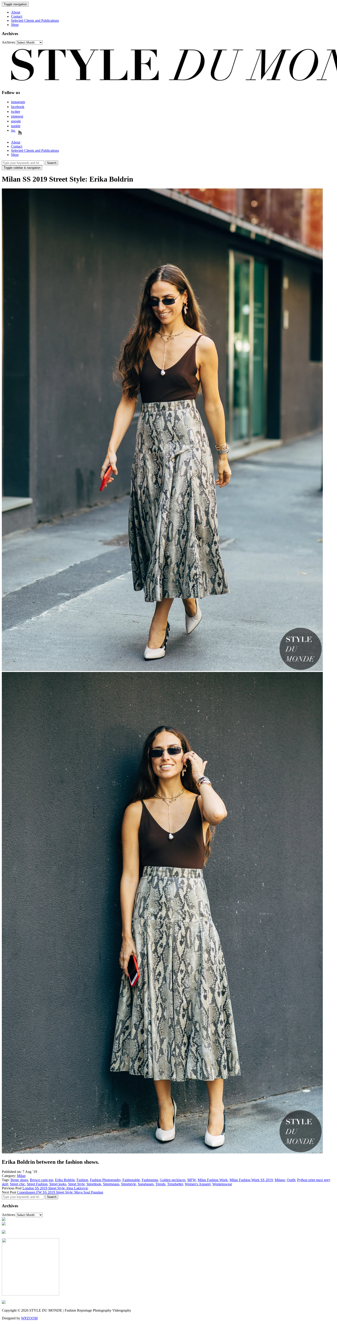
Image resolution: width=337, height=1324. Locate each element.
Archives (8, 42)
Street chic (17, 1184)
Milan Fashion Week (213, 1180)
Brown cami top (41, 1180)
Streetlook (93, 1184)
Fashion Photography (105, 1180)
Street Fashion (37, 1184)
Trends (160, 1184)
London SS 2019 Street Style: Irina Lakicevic (55, 1188)
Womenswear (222, 1184)
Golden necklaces (172, 1180)
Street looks (57, 1184)
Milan (21, 1176)
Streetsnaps (111, 1184)
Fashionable (131, 1180)
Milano (280, 1180)
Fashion (82, 1180)
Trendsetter (175, 1184)
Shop (15, 25)
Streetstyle (128, 1184)
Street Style (76, 1184)
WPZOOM (29, 1318)
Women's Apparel (197, 1184)
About (15, 12)
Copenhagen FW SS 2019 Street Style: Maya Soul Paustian (60, 1192)
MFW (191, 1180)
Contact (16, 16)
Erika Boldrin (65, 1180)
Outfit (291, 1180)
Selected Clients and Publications (35, 20)
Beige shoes (19, 1180)
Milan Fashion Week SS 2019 (251, 1180)
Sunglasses (146, 1184)
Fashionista (150, 1180)
